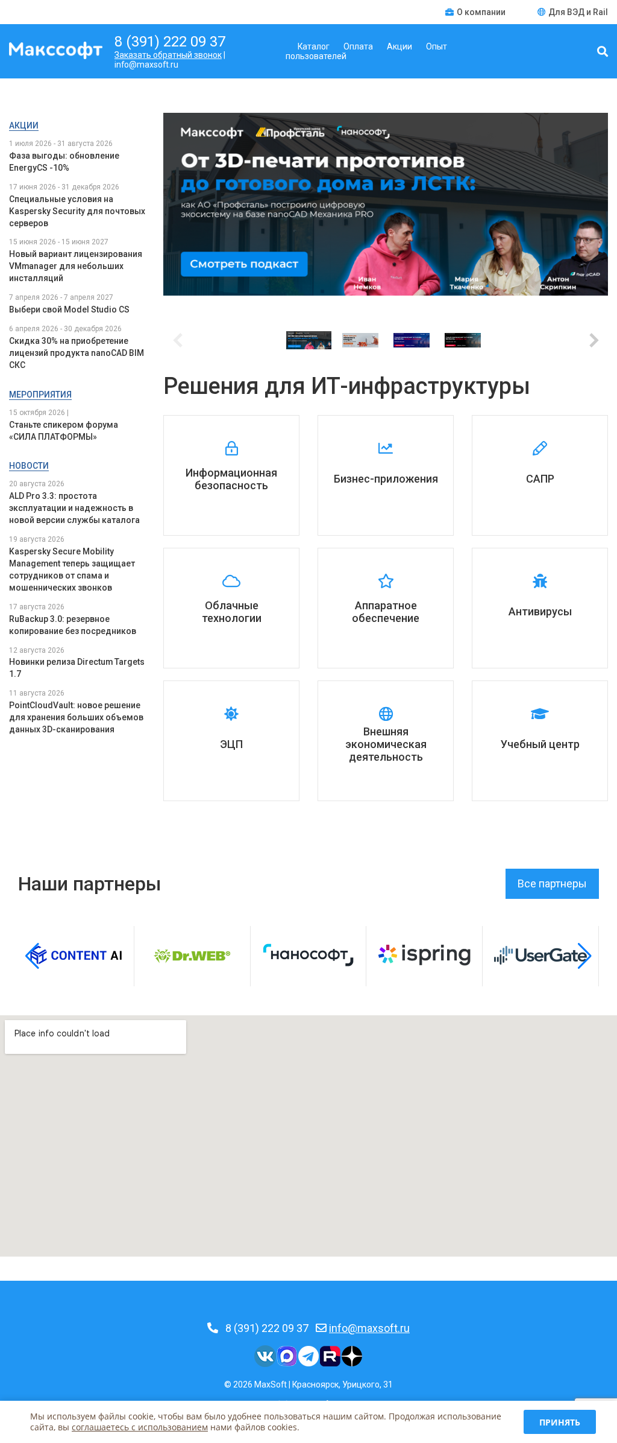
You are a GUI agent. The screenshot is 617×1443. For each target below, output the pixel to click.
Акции (399, 46)
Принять (559, 1422)
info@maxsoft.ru (369, 1328)
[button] (594, 340)
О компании (482, 12)
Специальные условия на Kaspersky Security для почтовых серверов (77, 211)
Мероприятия (40, 394)
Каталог (314, 46)
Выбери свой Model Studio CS (69, 309)
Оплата (358, 46)
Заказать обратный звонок (168, 55)
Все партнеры (552, 883)
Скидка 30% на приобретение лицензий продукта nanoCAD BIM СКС (76, 353)
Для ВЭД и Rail (578, 12)
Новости (29, 466)
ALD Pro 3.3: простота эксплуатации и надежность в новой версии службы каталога (74, 508)
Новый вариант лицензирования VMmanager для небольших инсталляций (75, 266)
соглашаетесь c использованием (140, 1427)
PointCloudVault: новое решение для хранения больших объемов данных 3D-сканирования (76, 717)
